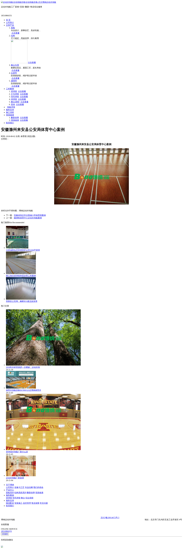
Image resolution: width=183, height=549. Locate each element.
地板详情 (11, 107)
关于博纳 (10, 485)
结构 (13, 36)
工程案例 (10, 89)
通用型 (14, 81)
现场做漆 (10, 115)
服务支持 (10, 110)
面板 (13, 28)
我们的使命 (38, 487)
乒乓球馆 (15, 94)
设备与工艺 (19, 487)
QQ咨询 (5, 534)
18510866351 (6, 531)
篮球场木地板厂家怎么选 (17, 452)
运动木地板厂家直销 (15, 478)
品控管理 (27, 503)
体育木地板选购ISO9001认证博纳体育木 (23, 390)
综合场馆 (29, 498)
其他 (13, 104)
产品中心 (10, 490)
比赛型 (14, 73)
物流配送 (10, 503)
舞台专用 (15, 65)
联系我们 (10, 123)
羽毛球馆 (15, 97)
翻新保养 (15, 118)
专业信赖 (29, 487)
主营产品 (10, 25)
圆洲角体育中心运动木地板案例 (28, 218)
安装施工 (18, 503)
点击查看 (15, 33)
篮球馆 (14, 91)
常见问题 (44, 503)
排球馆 (14, 99)
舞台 (23, 498)
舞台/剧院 (15, 102)
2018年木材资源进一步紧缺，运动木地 (23, 367)
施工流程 (10, 112)
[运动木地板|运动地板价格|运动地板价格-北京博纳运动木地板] (28, 2)
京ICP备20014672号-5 (110, 518)
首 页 (8, 20)
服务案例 (10, 495)
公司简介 (10, 22)
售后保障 (35, 503)
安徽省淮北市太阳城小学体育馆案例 (30, 215)
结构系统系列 (20, 493)
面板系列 (10, 493)
